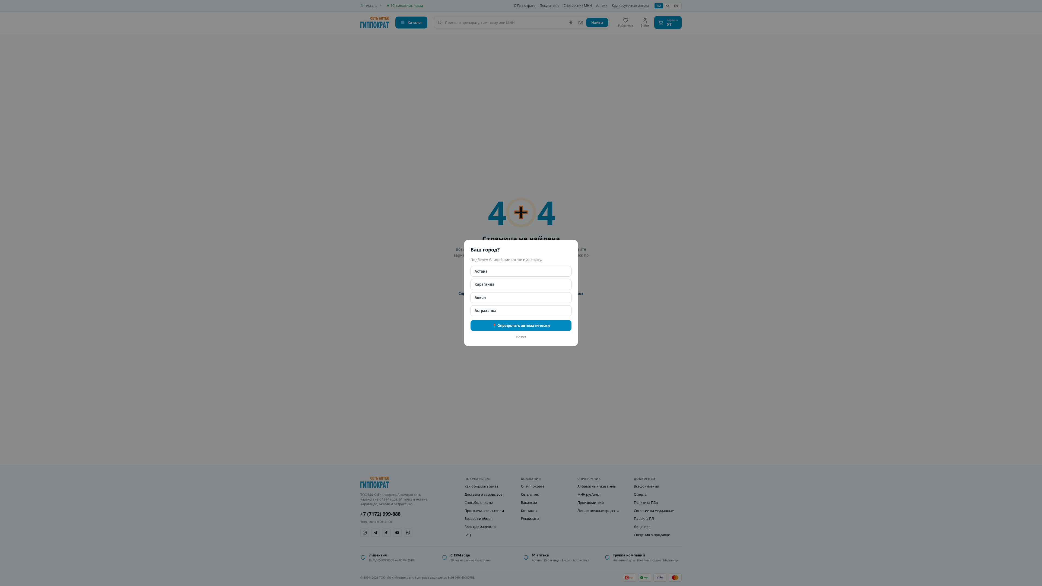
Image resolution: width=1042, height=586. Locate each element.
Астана (481, 271)
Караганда (484, 284)
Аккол (480, 297)
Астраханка (485, 310)
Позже (521, 337)
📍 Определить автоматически (521, 325)
